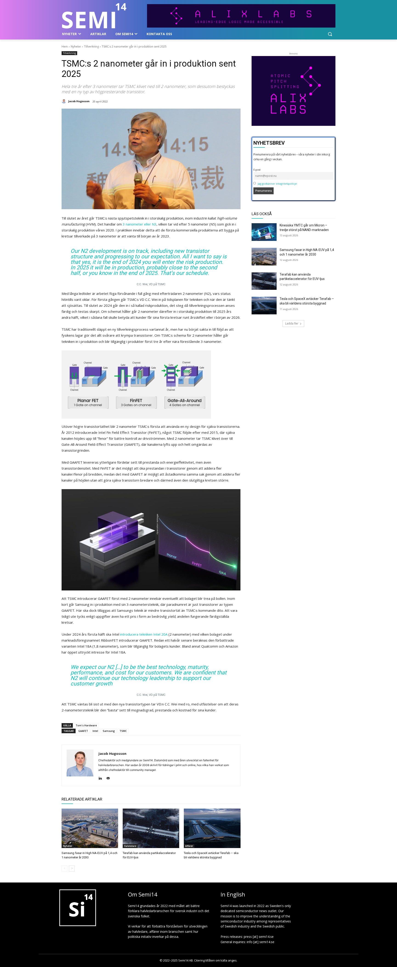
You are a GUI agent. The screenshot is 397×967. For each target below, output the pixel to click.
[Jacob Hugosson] (65, 101)
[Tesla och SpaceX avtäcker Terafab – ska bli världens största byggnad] (212, 828)
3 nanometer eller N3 (139, 224)
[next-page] (72, 868)
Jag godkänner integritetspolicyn (277, 183)
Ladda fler (291, 323)
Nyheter (76, 46)
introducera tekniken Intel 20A (143, 634)
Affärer (189, 846)
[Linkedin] (100, 777)
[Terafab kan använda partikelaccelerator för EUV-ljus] (151, 828)
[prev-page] (64, 868)
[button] (329, 33)
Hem (65, 46)
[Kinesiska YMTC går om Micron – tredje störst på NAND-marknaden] (264, 232)
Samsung (109, 731)
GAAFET (83, 731)
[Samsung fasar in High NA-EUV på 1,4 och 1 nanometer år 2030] (90, 828)
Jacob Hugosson (79, 101)
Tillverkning (91, 46)
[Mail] (108, 777)
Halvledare (130, 846)
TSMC (123, 731)
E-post (257, 169)
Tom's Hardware (86, 725)
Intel (95, 731)
